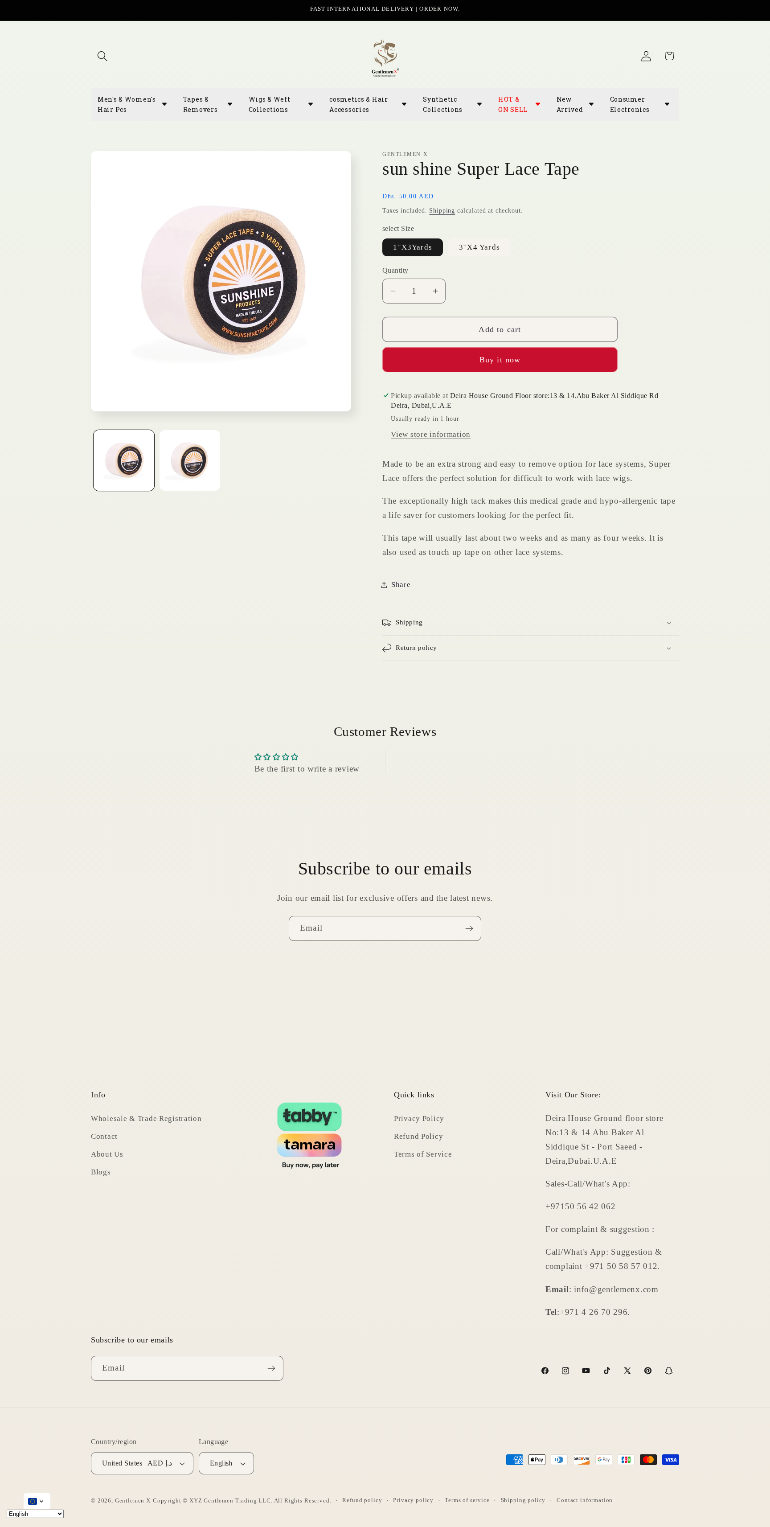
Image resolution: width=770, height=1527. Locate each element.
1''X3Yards (412, 247)
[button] (103, 56)
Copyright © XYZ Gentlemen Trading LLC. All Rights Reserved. (242, 1500)
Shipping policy (523, 1500)
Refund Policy (418, 1136)
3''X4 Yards (479, 247)
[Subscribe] (469, 928)
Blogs (101, 1171)
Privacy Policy (419, 1118)
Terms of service (467, 1500)
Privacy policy (413, 1500)
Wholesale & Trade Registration (146, 1118)
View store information (431, 434)
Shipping (442, 210)
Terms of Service (423, 1153)
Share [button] (401, 584)
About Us (107, 1153)
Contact (104, 1136)
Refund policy (362, 1500)
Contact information (585, 1500)
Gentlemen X (133, 1500)
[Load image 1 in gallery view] (124, 460)
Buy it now (500, 359)
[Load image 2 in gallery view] (190, 460)
